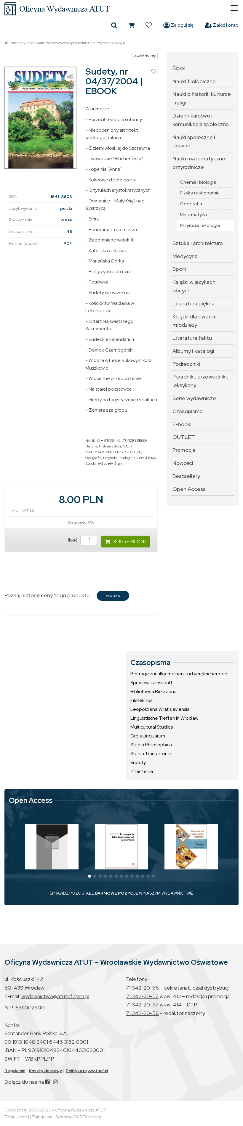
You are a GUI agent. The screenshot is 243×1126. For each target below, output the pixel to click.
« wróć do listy (145, 56)
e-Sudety (105, 463)
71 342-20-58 (142, 1013)
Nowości (182, 463)
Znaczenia (141, 771)
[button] (89, 876)
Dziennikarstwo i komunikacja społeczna (200, 120)
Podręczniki (186, 363)
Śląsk (118, 463)
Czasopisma (187, 411)
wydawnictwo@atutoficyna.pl (55, 996)
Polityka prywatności (87, 1070)
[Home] (121, 8)
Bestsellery (186, 476)
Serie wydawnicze (194, 398)
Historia (91, 446)
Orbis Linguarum (147, 736)
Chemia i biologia (198, 182)
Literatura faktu (192, 337)
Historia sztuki (110, 446)
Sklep (27, 43)
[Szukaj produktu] (114, 25)
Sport (179, 268)
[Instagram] (55, 1081)
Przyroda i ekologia (110, 43)
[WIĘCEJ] (52, 846)
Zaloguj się (182, 25)
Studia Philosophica (151, 745)
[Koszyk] (131, 25)
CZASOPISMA (145, 457)
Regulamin (14, 1070)
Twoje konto (15, 1116)
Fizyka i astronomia (200, 193)
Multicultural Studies (151, 727)
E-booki (181, 424)
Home (14, 43)
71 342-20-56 (142, 987)
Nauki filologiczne (194, 81)
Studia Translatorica (151, 753)
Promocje (184, 450)
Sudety (138, 762)
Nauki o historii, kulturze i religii (201, 98)
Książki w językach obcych (193, 286)
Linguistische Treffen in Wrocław (164, 718)
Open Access (189, 489)
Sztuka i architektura (197, 243)
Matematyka (193, 215)
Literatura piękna (193, 303)
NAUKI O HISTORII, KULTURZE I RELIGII (116, 440)
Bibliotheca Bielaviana (153, 691)
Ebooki (90, 463)
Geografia (93, 457)
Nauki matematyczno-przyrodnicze (64, 43)
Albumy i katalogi (193, 350)
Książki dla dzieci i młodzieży (193, 320)
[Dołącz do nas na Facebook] (47, 1081)
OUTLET (183, 437)
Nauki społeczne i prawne (193, 141)
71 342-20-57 (142, 996)
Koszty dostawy (45, 1070)
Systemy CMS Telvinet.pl (78, 1116)
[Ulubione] (149, 25)
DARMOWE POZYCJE (116, 893)
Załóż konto (225, 25)
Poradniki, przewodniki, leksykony (200, 381)
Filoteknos (141, 700)
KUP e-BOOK (129, 541)
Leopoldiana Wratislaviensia (160, 709)
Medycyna (185, 256)
